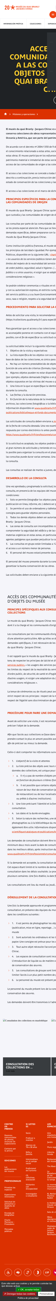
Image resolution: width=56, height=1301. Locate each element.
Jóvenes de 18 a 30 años (31, 1146)
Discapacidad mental (37, 1272)
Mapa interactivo (51, 76)
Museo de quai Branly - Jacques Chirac (25, 7)
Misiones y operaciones (24, 114)
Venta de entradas (51, 37)
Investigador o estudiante (31, 1195)
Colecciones (35, 24)
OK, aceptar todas (29, 1289)
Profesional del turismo (31, 1169)
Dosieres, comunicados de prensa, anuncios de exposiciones (10, 1139)
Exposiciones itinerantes (10, 1196)
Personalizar (46, 1294)
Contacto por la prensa (10, 1150)
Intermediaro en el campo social (32, 1161)
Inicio (5, 114)
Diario (51, 57)
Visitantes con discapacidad (31, 1187)
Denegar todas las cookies (20, 1294)
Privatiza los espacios (9, 1189)
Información (51, 47)
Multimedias (51, 66)
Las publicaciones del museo (10, 1169)
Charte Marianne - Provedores (9, 1222)
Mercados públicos (8, 1230)
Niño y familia (29, 1153)
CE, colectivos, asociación (30, 1178)
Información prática (13, 24)
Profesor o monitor (30, 1139)
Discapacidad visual (18, 1272)
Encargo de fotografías (9, 1214)
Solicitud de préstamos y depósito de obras (9, 1205)
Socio (28, 1133)
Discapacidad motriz (8, 1272)
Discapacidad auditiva (27, 1272)
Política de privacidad (28, 1298)
